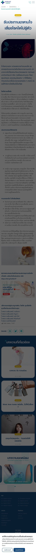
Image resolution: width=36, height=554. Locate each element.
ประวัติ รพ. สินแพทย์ (22, 513)
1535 (18, 532)
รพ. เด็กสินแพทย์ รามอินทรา (24, 498)
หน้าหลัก (3, 7)
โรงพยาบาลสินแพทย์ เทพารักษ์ (10, 316)
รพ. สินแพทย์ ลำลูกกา (6, 503)
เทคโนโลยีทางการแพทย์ (6, 520)
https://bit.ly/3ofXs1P (8, 278)
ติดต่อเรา (20, 516)
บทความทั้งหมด (4, 513)
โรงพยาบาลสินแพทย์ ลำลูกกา (10, 314)
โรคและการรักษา (18, 479)
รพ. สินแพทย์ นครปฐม (23, 505)
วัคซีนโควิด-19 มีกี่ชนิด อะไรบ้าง (18, 481)
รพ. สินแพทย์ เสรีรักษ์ (6, 501)
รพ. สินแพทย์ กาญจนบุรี (6, 505)
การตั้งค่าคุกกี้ (7, 550)
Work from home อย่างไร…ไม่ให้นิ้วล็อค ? (18, 405)
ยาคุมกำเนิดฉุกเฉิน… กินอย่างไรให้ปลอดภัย (18, 439)
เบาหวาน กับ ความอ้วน (18, 370)
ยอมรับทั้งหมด (19, 550)
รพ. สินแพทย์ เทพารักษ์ (23, 501)
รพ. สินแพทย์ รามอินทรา (6, 498)
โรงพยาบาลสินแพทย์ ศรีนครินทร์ (11, 318)
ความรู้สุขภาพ (4, 516)
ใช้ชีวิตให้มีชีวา (12, 7)
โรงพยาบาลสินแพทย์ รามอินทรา (10, 311)
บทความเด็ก (3, 525)
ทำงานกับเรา (20, 518)
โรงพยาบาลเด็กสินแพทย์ (9, 321)
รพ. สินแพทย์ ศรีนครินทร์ (23, 503)
